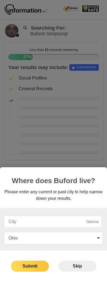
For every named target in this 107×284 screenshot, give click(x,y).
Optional (92, 222)
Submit (29, 266)
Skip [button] (77, 266)
